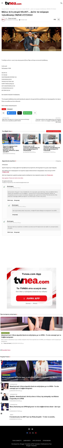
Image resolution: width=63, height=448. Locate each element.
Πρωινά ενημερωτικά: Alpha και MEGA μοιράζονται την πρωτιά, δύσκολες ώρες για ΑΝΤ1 (11, 149)
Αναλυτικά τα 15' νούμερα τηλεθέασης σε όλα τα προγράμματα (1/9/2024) (51, 148)
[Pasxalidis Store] (5, 350)
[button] (61, 3)
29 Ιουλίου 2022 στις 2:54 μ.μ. (14, 222)
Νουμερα (12, 9)
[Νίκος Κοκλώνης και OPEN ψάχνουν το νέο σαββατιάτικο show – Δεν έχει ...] (5, 407)
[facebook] (27, 433)
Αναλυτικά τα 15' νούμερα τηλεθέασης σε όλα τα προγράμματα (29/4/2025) (31, 148)
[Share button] (35, 113)
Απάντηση (10, 200)
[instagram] (30, 433)
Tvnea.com (50, 175)
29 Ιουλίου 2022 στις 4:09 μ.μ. (19, 206)
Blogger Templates (25, 444)
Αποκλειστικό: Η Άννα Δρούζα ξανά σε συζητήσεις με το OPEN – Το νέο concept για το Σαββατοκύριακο (31, 336)
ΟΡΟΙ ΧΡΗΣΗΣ (36, 440)
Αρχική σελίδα (5, 9)
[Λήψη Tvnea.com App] (31, 288)
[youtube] (36, 433)
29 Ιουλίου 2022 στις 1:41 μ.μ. (14, 187)
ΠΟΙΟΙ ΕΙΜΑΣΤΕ (16, 440)
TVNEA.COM (5, 172)
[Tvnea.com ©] (13, 3)
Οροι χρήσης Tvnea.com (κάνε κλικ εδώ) (12, 178)
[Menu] (2, 3)
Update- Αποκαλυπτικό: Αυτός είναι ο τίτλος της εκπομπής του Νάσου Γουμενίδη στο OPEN (34, 397)
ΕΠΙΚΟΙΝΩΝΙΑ (47, 440)
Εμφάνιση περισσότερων (53, 131)
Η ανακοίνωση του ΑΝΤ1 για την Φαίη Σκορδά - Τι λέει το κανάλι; (32, 417)
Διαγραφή (16, 200)
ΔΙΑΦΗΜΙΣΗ (27, 440)
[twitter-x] (33, 433)
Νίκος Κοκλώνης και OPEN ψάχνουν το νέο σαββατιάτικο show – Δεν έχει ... (35, 408)
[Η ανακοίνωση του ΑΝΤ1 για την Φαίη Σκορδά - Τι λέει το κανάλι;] (5, 417)
